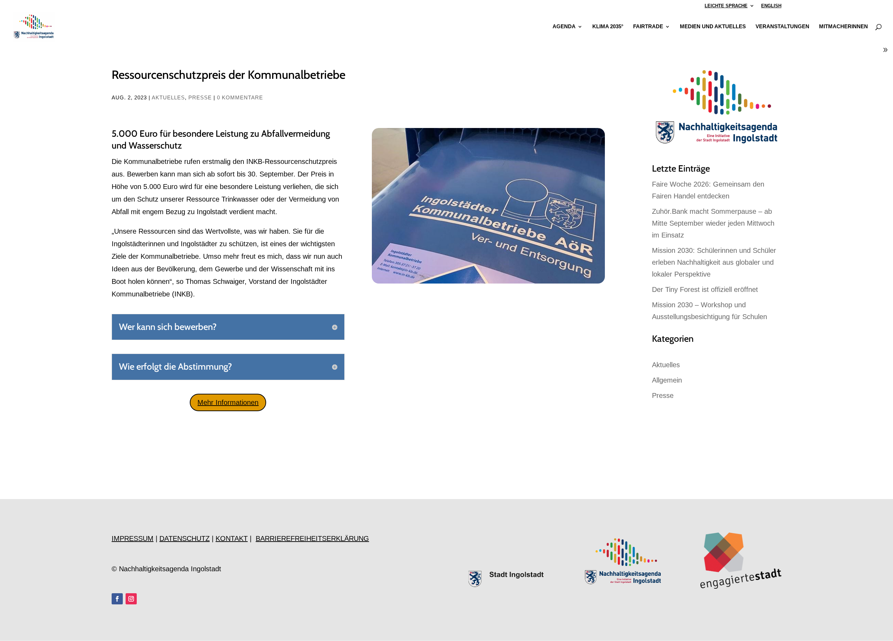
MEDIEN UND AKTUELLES (713, 26)
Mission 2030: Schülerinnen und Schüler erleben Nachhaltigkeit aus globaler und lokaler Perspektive (714, 262)
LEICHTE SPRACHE (726, 5)
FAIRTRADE (648, 26)
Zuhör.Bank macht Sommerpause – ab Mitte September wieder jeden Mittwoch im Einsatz (713, 223)
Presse (200, 97)
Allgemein (667, 380)
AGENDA (564, 26)
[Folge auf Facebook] (117, 598)
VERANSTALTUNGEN (782, 26)
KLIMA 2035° (607, 26)
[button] (15, 625)
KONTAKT (232, 538)
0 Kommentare (240, 97)
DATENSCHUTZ (184, 538)
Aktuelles (168, 97)
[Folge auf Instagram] (131, 598)
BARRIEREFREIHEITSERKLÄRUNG (312, 538)
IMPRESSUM (132, 538)
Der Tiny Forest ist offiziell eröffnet (705, 289)
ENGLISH (771, 5)
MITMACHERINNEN (843, 26)
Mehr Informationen (227, 402)
